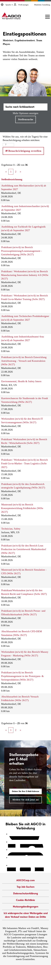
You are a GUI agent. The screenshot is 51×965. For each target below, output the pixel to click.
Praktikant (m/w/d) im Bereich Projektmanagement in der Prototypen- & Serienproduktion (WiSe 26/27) (22, 676)
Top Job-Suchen (25, 886)
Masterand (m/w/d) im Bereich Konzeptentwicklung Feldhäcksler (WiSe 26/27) (22, 508)
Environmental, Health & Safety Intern (21, 381)
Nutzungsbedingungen (25, 906)
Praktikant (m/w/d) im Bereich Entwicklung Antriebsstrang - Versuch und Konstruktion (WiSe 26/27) (23, 361)
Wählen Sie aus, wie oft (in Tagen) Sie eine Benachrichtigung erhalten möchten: (25, 138)
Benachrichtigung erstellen (24, 150)
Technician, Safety (10, 528)
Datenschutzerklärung (25, 893)
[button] (43, 17)
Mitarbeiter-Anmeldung (42, 5)
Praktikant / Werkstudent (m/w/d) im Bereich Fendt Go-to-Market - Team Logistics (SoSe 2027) (24, 463)
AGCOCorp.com (25, 880)
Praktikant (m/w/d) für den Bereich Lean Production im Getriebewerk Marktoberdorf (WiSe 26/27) (23, 549)
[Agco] (11, 16)
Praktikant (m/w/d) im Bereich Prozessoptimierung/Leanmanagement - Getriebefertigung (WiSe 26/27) (21, 251)
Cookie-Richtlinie (25, 900)
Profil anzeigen (23, 5)
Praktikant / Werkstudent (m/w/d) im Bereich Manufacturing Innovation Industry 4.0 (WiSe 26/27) (24, 275)
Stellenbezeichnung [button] (11, 179)
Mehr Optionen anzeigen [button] (25, 113)
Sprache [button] (8, 5)
